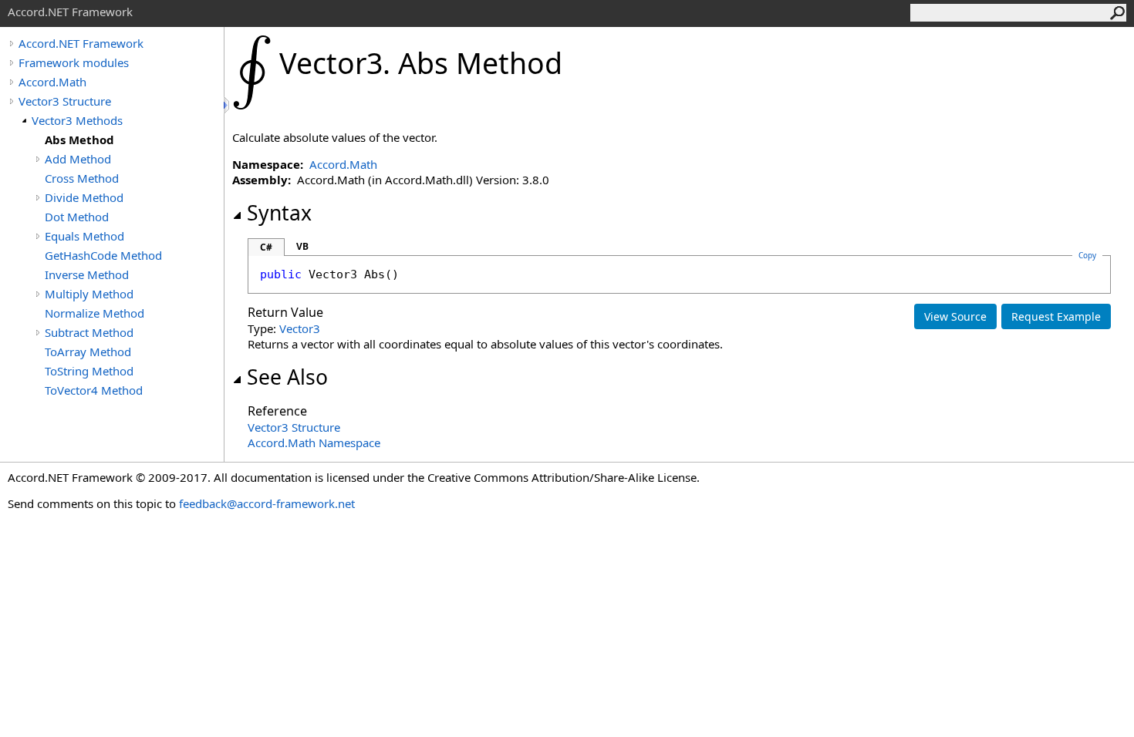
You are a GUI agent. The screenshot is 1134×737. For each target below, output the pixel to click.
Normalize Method (94, 313)
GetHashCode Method (103, 255)
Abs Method (79, 139)
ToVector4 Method (94, 390)
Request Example (1056, 316)
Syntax (279, 213)
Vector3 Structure (65, 101)
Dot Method (77, 216)
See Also (287, 377)
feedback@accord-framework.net (267, 503)
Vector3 (299, 328)
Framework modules (74, 62)
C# (266, 247)
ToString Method (89, 371)
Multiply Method (89, 293)
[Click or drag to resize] (227, 105)
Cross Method (82, 178)
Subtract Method (89, 332)
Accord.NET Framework (81, 43)
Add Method (78, 159)
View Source (955, 316)
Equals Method (84, 236)
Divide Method (84, 197)
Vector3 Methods (77, 120)
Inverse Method (87, 274)
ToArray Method (88, 351)
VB (302, 246)
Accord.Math (52, 81)
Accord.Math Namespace (314, 442)
